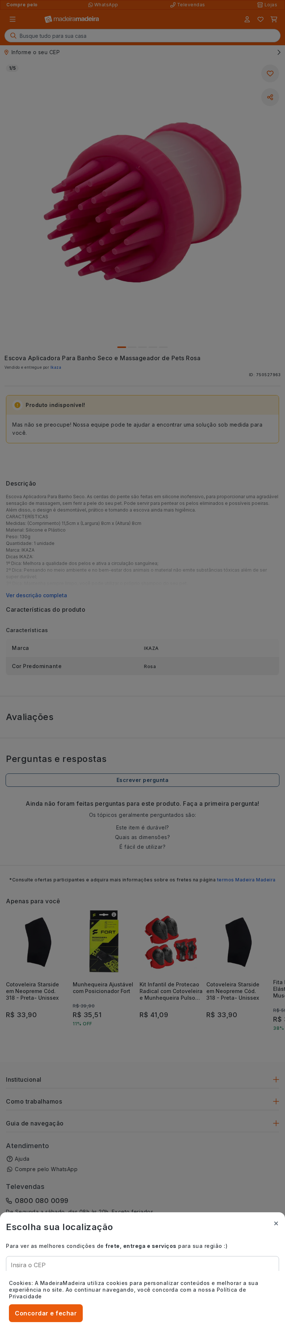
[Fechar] (276, 1223)
